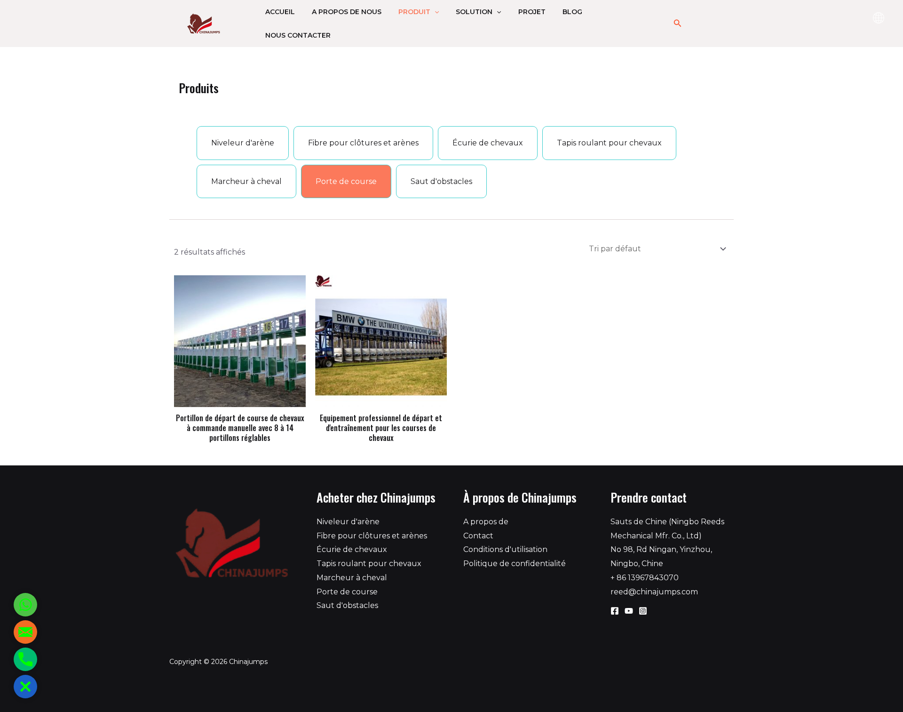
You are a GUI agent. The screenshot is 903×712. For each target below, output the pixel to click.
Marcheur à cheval (352, 577)
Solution (474, 12)
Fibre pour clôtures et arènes (372, 535)
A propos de (485, 521)
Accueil (280, 12)
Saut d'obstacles (347, 605)
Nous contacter (298, 35)
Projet (532, 12)
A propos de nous (346, 12)
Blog (572, 12)
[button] (25, 686)
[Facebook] (614, 611)
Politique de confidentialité (514, 563)
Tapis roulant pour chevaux (369, 563)
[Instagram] (643, 611)
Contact (478, 535)
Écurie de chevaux (352, 549)
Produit (414, 12)
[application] (434, 11)
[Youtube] (629, 611)
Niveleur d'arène (348, 521)
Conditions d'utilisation (505, 549)
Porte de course (347, 591)
